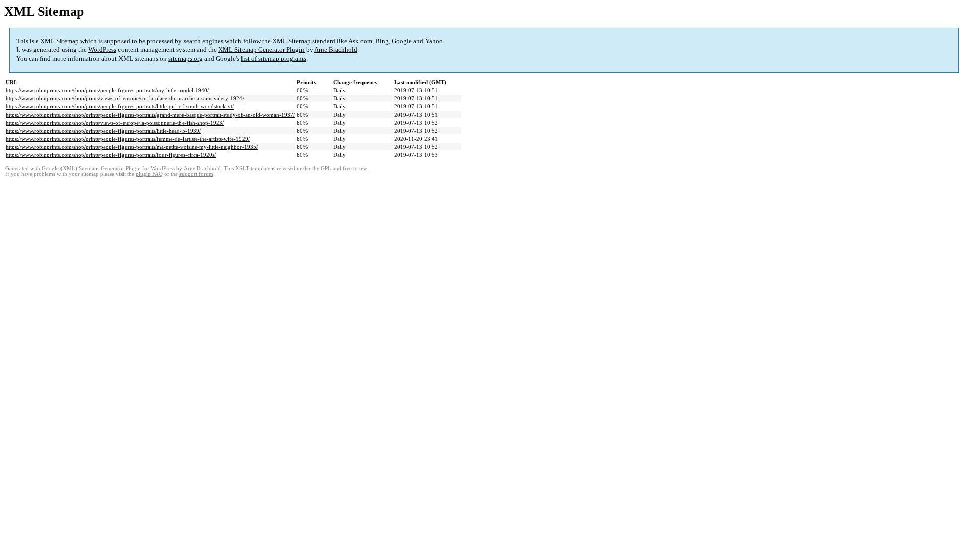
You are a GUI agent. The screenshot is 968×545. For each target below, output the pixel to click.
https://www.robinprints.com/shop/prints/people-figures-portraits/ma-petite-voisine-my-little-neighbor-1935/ (132, 147)
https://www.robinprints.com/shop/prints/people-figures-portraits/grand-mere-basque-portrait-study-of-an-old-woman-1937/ (150, 115)
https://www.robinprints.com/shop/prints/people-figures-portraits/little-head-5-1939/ (103, 131)
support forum (196, 174)
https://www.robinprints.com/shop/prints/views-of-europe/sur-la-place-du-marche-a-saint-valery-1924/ (125, 98)
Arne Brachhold (335, 49)
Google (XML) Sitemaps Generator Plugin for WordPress (108, 168)
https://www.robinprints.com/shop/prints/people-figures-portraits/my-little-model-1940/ (107, 90)
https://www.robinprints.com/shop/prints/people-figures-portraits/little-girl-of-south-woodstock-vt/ (120, 106)
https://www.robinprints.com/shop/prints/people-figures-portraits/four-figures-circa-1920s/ (111, 155)
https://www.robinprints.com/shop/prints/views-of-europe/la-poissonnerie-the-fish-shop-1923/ (115, 123)
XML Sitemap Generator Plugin (261, 49)
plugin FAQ (149, 174)
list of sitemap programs (273, 58)
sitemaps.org (185, 58)
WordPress (102, 49)
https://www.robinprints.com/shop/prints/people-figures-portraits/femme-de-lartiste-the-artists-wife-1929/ (128, 139)
